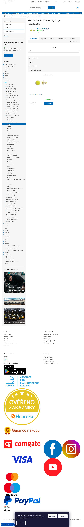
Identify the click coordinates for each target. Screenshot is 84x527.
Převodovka (10, 177)
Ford (6, 228)
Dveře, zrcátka (10, 148)
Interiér (9, 128)
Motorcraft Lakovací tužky (11, 248)
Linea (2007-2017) (11, 203)
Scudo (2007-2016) (11, 217)
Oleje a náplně (8, 257)
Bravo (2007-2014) (11, 215)
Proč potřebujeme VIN (49, 341)
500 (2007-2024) (10, 86)
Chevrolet (7, 237)
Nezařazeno (8, 254)
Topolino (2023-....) (11, 221)
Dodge (6, 75)
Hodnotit (6, 361)
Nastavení (21, 523)
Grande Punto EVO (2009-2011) (14, 208)
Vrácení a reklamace (9, 338)
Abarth (6, 226)
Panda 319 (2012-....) (11, 102)
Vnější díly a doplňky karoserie (14, 188)
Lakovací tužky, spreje (13, 135)
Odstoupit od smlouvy (7, 525)
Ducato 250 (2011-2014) (12, 108)
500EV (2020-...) (10, 84)
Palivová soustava (11, 175)
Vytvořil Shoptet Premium (73, 519)
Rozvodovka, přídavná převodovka (16, 179)
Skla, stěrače (10, 184)
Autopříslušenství (9, 259)
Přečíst (5, 359)
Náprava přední (11, 168)
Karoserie (9, 159)
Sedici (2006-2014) (11, 201)
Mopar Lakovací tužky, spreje (12, 245)
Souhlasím (63, 516)
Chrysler (7, 73)
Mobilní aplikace (48, 338)
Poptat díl (8, 56)
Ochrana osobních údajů (10, 343)
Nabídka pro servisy (49, 343)
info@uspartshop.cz (49, 361)
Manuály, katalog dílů (12, 137)
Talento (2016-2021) (11, 197)
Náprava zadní (10, 170)
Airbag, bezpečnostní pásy (13, 142)
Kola (8, 133)
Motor (8, 166)
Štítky (8, 186)
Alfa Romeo (8, 80)
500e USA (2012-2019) (12, 95)
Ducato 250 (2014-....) (12, 106)
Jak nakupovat (7, 334)
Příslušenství (10, 119)
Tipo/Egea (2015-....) (11, 113)
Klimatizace (10, 161)
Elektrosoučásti (11, 150)
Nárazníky (9, 173)
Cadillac (7, 232)
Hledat (51, 7)
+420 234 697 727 (48, 357)
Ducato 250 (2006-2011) (12, 111)
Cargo (8, 124)
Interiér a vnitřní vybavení (13, 157)
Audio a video (10, 131)
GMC (6, 234)
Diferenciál (9, 146)
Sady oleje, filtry (11, 139)
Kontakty (6, 345)
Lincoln (6, 230)
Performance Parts (12, 122)
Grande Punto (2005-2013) (13, 210)
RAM (6, 77)
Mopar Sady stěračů (10, 66)
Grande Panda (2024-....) (12, 100)
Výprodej (7, 252)
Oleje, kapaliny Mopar (10, 64)
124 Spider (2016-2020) (12, 115)
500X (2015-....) (10, 93)
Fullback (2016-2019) (11, 219)
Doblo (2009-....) (10, 195)
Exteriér (9, 126)
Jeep (6, 71)
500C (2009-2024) (11, 89)
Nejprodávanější (62, 38)
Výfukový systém (11, 190)
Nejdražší (52, 38)
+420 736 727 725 (48, 359)
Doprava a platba (8, 336)
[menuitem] (6, 13)
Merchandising (8, 69)
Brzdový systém (11, 144)
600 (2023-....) (10, 97)
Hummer (7, 243)
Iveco (6, 241)
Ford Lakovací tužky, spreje (12, 261)
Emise (8, 153)
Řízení (8, 181)
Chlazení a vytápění (12, 155)
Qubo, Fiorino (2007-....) (12, 192)
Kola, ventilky (10, 164)
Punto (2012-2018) (11, 206)
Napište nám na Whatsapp (50, 363)
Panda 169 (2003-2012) (12, 104)
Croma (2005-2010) (11, 212)
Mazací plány (10, 117)
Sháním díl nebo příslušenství (40, 1)
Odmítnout (52, 516)
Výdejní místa (47, 336)
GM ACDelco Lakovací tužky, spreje (14, 250)
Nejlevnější (43, 38)
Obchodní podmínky (9, 341)
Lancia (6, 223)
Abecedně (72, 38)
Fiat (6, 82)
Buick (6, 239)
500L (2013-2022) (11, 91)
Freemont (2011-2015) (12, 199)
